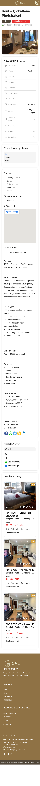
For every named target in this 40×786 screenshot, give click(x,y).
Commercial (7, 724)
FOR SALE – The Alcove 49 (20, 570)
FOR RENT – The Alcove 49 (20, 624)
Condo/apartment (9, 713)
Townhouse (7, 717)
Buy (5, 690)
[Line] (10, 433)
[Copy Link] (19, 433)
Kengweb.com (35, 762)
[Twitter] (15, 433)
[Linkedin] (23, 433)
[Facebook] (6, 433)
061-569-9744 (10, 747)
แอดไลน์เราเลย (14, 462)
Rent (5, 693)
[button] (4, 42)
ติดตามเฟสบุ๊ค (13, 466)
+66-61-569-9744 (12, 744)
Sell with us (8, 696)
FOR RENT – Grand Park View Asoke (18, 514)
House (5, 720)
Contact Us (7, 700)
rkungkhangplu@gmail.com (15, 750)
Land (5, 728)
